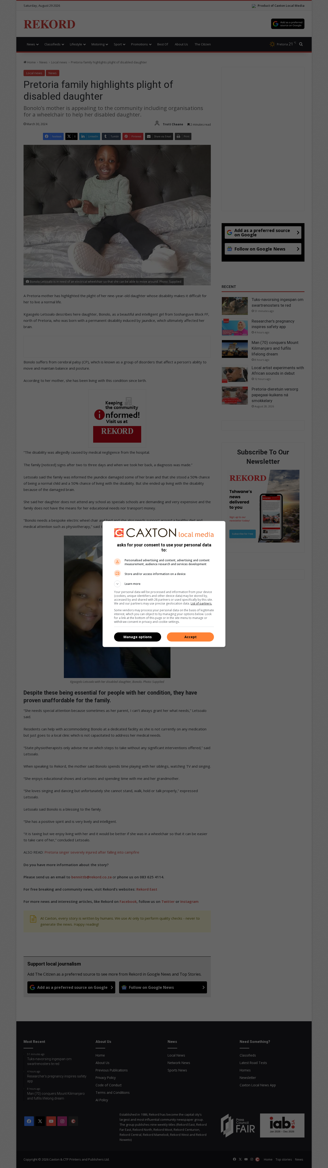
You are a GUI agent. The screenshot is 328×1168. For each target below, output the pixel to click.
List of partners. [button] (201, 603)
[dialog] (164, 584)
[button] (164, 584)
